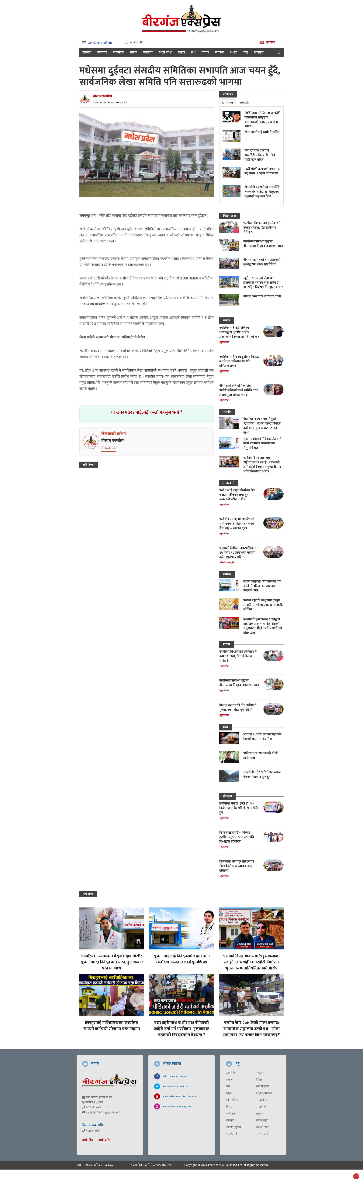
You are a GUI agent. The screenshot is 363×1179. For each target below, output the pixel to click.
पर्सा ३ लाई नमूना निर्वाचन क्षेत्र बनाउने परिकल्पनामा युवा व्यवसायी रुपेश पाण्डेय (237, 495)
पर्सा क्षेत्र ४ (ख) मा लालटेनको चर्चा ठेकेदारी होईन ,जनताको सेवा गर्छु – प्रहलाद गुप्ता (236, 524)
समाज (133, 52)
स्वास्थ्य (219, 52)
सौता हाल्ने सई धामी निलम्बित (262, 132)
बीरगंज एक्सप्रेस (102, 96)
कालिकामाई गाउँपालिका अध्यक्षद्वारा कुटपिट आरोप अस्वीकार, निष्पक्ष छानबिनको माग (239, 332)
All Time (227, 102)
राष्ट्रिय (181, 52)
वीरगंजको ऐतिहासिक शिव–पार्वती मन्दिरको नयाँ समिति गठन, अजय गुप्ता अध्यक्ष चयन (239, 390)
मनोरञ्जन (230, 1113)
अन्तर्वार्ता (261, 1107)
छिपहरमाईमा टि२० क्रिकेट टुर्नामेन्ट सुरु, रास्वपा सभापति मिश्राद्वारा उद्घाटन (236, 837)
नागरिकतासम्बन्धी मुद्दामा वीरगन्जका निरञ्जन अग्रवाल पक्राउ (263, 244)
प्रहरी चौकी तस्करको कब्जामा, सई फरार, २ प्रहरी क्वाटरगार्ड (262, 171)
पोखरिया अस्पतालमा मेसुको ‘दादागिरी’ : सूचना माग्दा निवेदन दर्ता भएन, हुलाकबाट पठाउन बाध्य (262, 425)
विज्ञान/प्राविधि (264, 1093)
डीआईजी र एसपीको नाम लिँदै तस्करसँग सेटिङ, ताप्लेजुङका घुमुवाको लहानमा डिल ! (261, 192)
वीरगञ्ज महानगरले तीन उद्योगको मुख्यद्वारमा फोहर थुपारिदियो (261, 262)
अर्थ (193, 52)
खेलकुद (259, 52)
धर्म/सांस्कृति (263, 1086)
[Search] (279, 52)
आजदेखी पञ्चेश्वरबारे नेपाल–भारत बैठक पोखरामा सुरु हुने (262, 774)
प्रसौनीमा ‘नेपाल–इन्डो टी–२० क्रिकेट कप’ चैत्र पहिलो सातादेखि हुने (238, 808)
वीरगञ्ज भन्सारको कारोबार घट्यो (262, 296)
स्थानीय (148, 52)
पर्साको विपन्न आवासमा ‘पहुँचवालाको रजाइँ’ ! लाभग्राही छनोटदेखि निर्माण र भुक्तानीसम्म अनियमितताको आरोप (262, 464)
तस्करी (260, 1113)
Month (244, 102)
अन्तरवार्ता (228, 483)
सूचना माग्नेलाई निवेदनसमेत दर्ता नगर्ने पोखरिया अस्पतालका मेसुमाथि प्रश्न (262, 443)
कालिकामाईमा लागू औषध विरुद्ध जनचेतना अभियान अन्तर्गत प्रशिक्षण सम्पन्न (239, 361)
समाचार (102, 52)
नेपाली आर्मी (262, 1127)
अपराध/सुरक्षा (233, 1127)
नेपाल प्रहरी (262, 1120)
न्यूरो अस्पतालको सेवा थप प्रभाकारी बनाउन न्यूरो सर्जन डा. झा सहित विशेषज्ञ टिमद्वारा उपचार (263, 282)
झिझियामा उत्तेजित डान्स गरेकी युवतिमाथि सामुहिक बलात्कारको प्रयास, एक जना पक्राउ (262, 119)
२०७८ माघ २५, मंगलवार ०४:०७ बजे (110, 102)
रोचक (226, 644)
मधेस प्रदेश (165, 52)
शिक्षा (233, 52)
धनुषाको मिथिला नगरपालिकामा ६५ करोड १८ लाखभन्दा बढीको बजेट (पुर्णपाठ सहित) (238, 552)
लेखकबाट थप (108, 448)
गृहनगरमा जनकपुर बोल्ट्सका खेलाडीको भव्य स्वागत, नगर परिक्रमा (236, 866)
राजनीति (118, 52)
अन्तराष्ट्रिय (261, 1100)
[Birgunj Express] (181, 18)
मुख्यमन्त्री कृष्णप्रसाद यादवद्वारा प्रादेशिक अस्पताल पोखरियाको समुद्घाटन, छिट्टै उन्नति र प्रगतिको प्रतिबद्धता (262, 626)
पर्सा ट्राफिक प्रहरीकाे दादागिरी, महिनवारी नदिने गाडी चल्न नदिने (259, 155)
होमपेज (86, 52)
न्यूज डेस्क (223, 342)
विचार (205, 52)
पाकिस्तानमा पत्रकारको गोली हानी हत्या (260, 755)
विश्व (245, 52)
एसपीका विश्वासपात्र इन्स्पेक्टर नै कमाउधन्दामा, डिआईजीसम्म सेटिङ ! (262, 227)
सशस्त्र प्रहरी (262, 1134)
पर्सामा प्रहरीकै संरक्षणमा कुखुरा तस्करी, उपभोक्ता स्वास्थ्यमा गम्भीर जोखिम (263, 605)
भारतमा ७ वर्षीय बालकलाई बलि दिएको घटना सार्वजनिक (262, 737)
